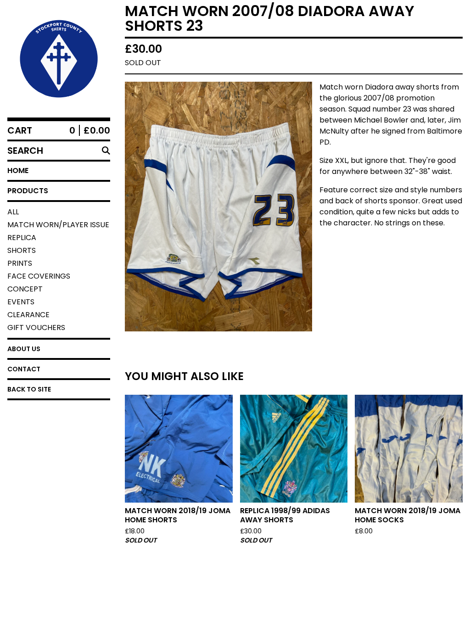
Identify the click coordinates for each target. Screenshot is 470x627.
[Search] (106, 150)
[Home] (58, 58)
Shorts (21, 250)
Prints (19, 263)
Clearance (28, 314)
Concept (25, 289)
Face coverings (38, 276)
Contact (23, 369)
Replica (21, 237)
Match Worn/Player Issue (58, 224)
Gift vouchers (36, 327)
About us (23, 348)
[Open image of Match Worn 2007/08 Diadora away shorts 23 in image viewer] (218, 206)
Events (20, 302)
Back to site (29, 389)
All (13, 212)
